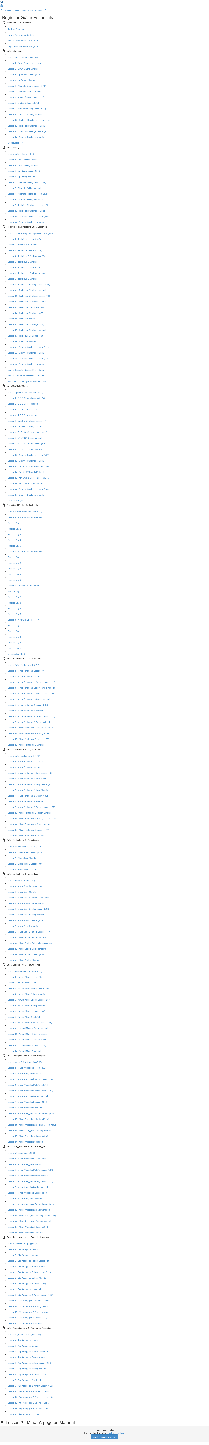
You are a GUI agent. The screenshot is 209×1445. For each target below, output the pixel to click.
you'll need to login (116, 1433)
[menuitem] (1, 6)
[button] (1, 2)
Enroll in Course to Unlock (104, 1436)
